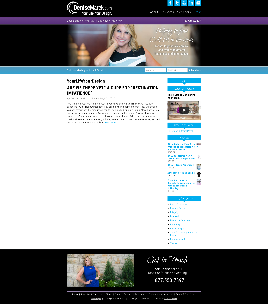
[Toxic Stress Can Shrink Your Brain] (184, 110)
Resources (140, 294)
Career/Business (178, 204)
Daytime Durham (178, 208)
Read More (111, 122)
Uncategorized (177, 239)
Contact (128, 294)
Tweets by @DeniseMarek (180, 131)
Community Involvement (161, 294)
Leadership (175, 216)
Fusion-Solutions (170, 299)
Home (75, 294)
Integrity (174, 212)
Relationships (177, 228)
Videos (173, 243)
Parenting (175, 224)
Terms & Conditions (186, 294)
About (154, 12)
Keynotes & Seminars (176, 12)
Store (197, 12)
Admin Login (96, 299)
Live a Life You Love (180, 220)
